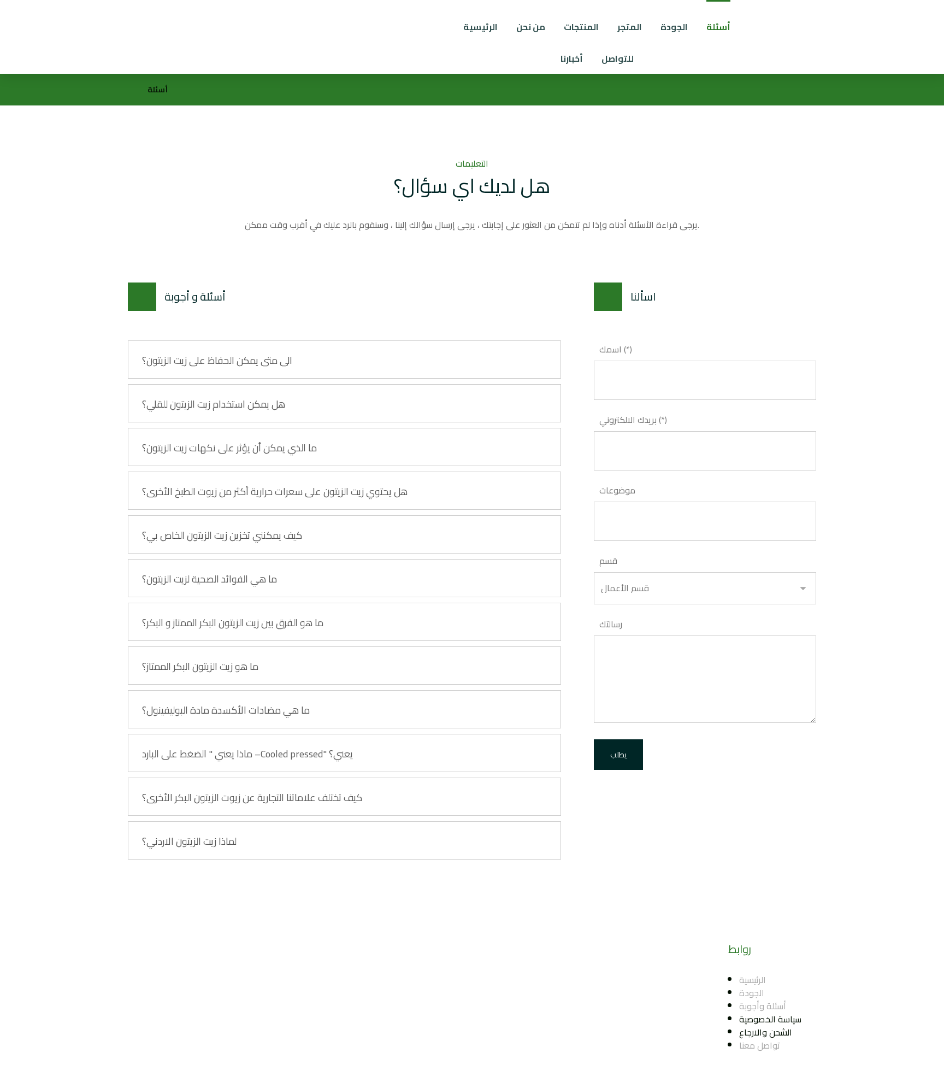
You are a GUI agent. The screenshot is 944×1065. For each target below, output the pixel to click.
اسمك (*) (615, 349)
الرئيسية (752, 980)
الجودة (751, 993)
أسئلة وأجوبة (762, 1006)
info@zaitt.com (515, 980)
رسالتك (610, 624)
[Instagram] (447, 998)
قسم (608, 560)
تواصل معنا (759, 1045)
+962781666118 (518, 993)
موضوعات (617, 490)
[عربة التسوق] (896, 22)
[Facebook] (425, 998)
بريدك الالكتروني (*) (633, 419)
